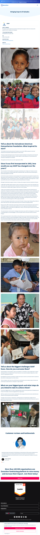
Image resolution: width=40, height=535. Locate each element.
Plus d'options (7, 533)
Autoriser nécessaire (20, 531)
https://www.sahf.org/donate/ (7, 40)
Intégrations (3, 508)
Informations (4, 503)
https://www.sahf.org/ (6, 43)
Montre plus (10, 526)
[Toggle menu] (37, 5)
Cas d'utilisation (4, 505)
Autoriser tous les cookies (20, 528)
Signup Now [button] (20, 478)
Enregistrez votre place (23, 2)
